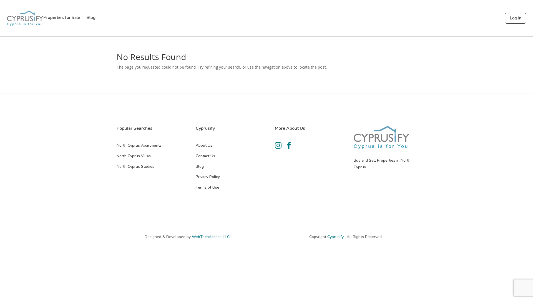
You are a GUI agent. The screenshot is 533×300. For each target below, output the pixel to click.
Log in (515, 18)
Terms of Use (207, 187)
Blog (90, 18)
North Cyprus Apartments (139, 145)
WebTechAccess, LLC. (211, 236)
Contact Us (205, 156)
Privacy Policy (208, 176)
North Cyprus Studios (135, 166)
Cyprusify (336, 236)
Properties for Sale (61, 18)
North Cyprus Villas (134, 156)
